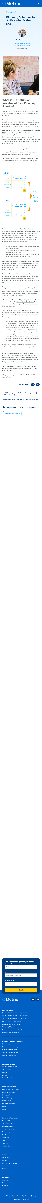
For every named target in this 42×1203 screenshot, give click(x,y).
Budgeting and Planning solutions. (13, 362)
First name (8, 964)
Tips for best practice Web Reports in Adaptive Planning (20, 399)
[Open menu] (37, 3)
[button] (33, 384)
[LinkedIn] (26, 49)
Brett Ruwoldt (22, 40)
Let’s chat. (9, 370)
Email (7, 972)
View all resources (11, 413)
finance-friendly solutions (25, 302)
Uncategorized (11, 12)
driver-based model (22, 321)
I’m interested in (10, 980)
